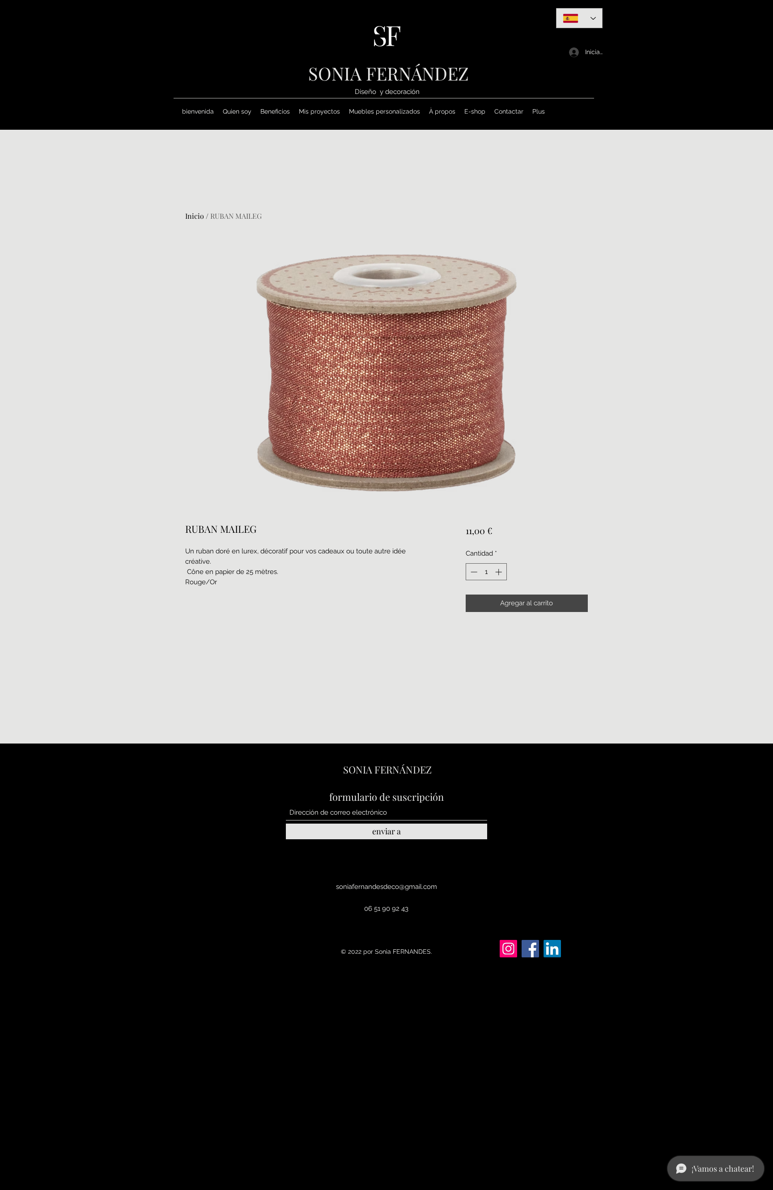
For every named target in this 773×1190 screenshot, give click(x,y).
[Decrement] (473, 572)
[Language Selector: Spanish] (579, 18)
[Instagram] (508, 948)
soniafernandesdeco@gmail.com (386, 887)
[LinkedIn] (552, 948)
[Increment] (499, 572)
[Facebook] (530, 948)
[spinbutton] (486, 572)
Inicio (194, 216)
